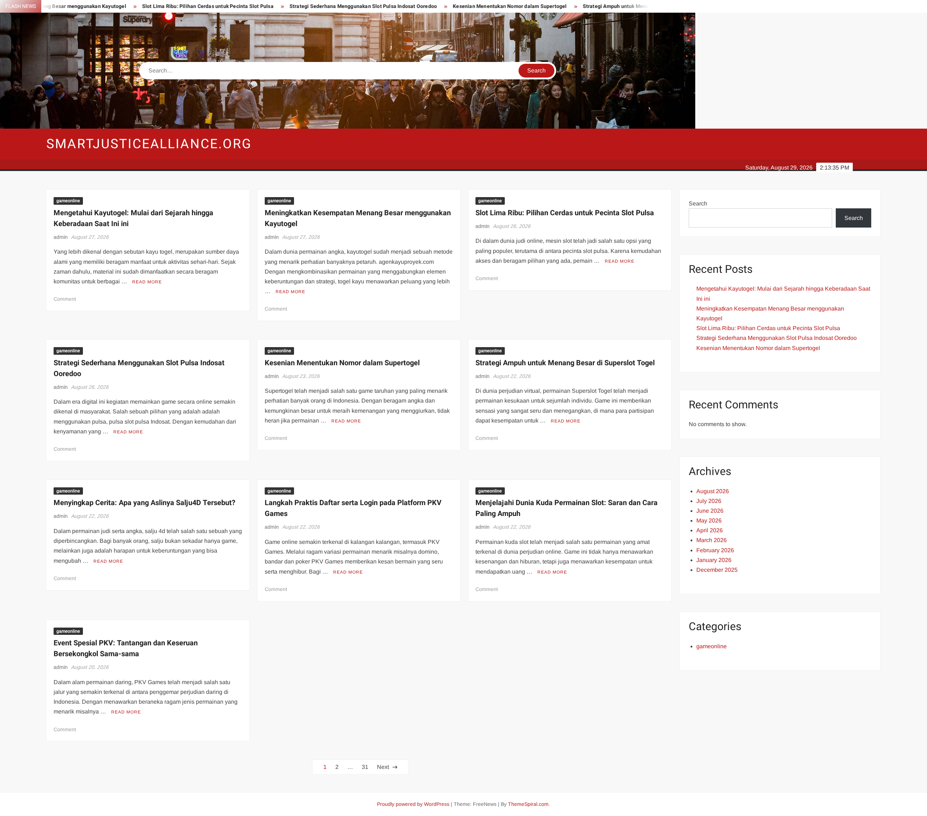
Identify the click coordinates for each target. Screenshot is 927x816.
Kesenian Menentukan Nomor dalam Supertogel (459, 6)
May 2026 (709, 520)
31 (365, 767)
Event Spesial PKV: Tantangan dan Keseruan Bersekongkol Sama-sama (126, 648)
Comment (65, 299)
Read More (147, 281)
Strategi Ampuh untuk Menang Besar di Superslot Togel (598, 6)
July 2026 (708, 501)
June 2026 (709, 511)
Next (383, 767)
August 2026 (712, 491)
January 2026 (713, 560)
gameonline (68, 200)
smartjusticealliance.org (149, 144)
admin (61, 237)
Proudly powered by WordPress (413, 804)
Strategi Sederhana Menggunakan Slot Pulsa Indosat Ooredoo (313, 6)
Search (698, 203)
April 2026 (709, 530)
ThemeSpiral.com (528, 804)
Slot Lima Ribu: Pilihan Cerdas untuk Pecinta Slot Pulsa (157, 6)
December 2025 (717, 570)
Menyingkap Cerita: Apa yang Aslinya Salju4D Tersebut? (144, 502)
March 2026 (711, 540)
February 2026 (715, 550)
